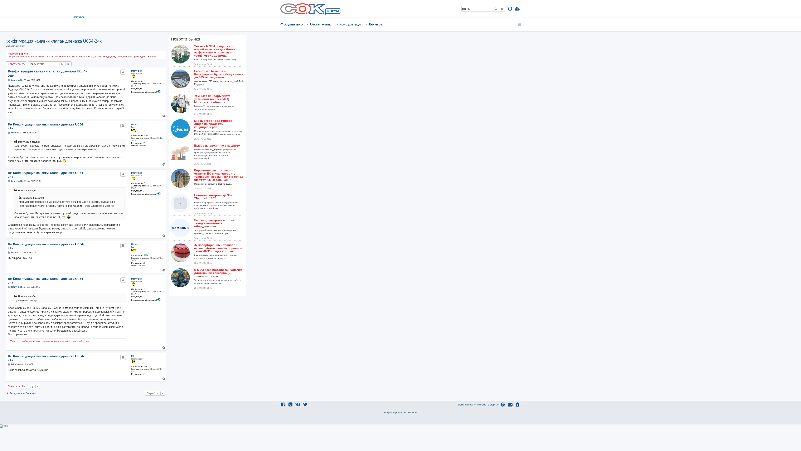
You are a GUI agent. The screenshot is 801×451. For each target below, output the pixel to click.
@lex (22, 45)
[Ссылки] (519, 24)
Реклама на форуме (488, 404)
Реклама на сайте (466, 404)
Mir (133, 356)
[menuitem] (510, 9)
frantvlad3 (136, 71)
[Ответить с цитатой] (123, 72)
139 (145, 366)
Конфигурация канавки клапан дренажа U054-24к (54, 41)
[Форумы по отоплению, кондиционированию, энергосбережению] (332, 11)
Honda (134, 124)
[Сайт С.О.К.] (310, 8)
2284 (146, 135)
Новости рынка (185, 39)
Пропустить (78, 16)
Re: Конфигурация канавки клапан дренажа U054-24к (46, 126)
